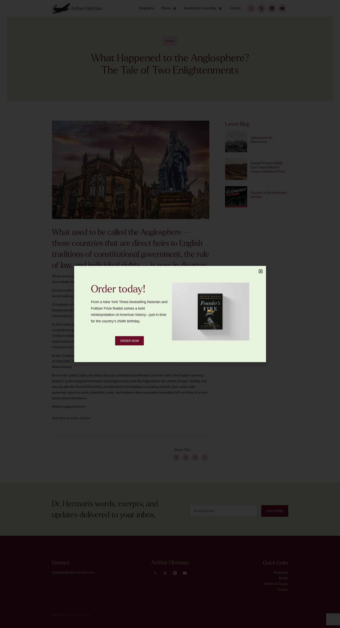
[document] (170, 314)
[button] (260, 271)
